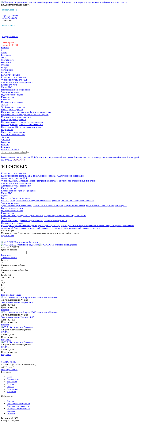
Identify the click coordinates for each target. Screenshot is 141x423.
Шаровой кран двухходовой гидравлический (22, 215)
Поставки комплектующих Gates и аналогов (22, 122)
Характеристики (9, 257)
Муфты (4, 196)
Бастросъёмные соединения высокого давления (38, 200)
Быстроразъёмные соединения (15, 90)
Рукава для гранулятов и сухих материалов (59, 228)
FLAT (12, 200)
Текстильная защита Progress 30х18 (17, 302)
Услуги (4, 104)
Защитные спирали (10, 92)
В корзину (6, 255)
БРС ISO (5, 200)
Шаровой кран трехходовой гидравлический (65, 215)
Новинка (5, 295)
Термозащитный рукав (116, 205)
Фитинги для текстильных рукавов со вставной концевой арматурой (106, 157)
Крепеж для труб (9, 85)
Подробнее (6, 310)
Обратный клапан (9, 220)
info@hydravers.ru (10, 36)
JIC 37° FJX (6, 160)
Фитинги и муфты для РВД (14, 80)
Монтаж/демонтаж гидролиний (16, 117)
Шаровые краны (9, 97)
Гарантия (5, 142)
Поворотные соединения (55, 220)
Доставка (5, 139)
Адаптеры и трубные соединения (16, 82)
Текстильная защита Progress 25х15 (17, 317)
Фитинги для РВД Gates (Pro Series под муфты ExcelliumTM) (29, 181)
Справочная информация (13, 132)
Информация (7, 129)
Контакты (5, 147)
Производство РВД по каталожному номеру (22, 127)
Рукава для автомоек (90, 228)
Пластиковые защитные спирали (48, 205)
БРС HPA (65, 200)
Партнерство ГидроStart (12, 109)
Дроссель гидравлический (31, 220)
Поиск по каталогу (10, 149)
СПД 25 (5, 347)
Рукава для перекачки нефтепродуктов (19, 225)
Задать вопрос (8, 25)
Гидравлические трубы (12, 95)
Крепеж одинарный (27, 191)
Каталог (10, 401)
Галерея (4, 67)
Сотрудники (7, 70)
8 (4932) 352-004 (10, 16)
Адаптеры (6, 186)
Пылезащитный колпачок (82, 200)
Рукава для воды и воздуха (26, 228)
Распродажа (15, 295)
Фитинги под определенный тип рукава (54, 157)
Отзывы (5, 65)
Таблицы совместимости (18, 408)
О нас (3, 57)
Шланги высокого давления (14, 77)
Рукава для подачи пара (49, 225)
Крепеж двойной (9, 191)
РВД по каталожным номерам (42, 176)
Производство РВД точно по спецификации (22, 124)
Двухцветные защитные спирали (16, 205)
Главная (5, 157)
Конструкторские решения (13, 119)
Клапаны (5, 99)
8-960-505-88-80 (9, 18)
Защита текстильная (95, 205)
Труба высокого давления (13, 107)
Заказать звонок (9, 10)
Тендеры (5, 137)
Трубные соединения (21, 186)
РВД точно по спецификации (70, 176)
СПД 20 (5, 332)
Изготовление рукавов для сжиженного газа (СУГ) (25, 114)
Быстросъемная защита (12, 208)
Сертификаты (7, 60)
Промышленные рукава (12, 102)
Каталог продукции (10, 75)
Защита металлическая (74, 205)
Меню (4, 52)
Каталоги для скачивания (13, 134)
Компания (6, 55)
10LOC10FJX (19, 160)
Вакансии (5, 72)
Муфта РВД (6, 87)
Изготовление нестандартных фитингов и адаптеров (26, 112)
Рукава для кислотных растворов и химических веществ (87, 225)
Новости (5, 144)
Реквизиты (6, 62)
